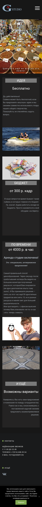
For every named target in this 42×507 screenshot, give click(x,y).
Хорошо (21, 502)
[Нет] (39, 497)
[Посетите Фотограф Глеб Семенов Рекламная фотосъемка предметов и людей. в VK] (4, 475)
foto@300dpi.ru (16, 455)
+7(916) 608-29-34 (18, 452)
